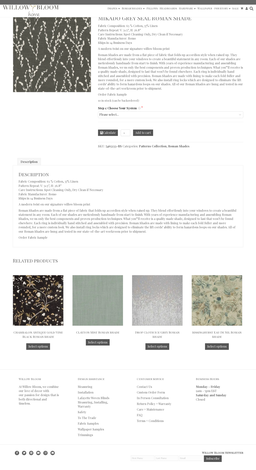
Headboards (168, 8)
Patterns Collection (153, 146)
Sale (235, 8)
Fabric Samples (88, 423)
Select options (38, 346)
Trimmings (85, 435)
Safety (82, 412)
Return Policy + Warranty (154, 404)
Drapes (112, 8)
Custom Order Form (151, 392)
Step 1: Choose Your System (118, 108)
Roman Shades (132, 8)
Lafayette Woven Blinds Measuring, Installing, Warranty (93, 402)
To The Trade (87, 418)
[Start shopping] (242, 8)
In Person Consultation (153, 398)
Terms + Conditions (150, 421)
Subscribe (212, 458)
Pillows (152, 8)
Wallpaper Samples (91, 429)
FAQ (139, 415)
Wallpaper (205, 8)
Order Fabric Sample (112, 94)
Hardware (186, 8)
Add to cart (143, 133)
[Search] (251, 8)
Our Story (221, 8)
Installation (86, 392)
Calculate (109, 133)
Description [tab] (29, 162)
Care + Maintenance (150, 409)
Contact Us (144, 387)
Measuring (85, 387)
